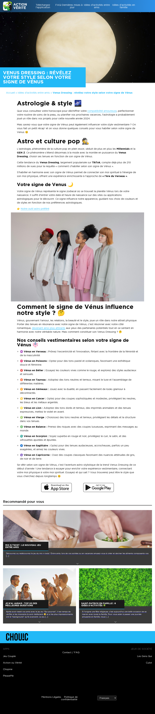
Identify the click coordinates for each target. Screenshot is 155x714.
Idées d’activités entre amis (97, 6)
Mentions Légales (51, 697)
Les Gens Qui (144, 656)
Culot (149, 662)
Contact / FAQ (70, 652)
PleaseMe (8, 675)
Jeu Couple (9, 656)
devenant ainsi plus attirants (48, 328)
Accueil (10, 92)
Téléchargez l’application (43, 6)
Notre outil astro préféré (35, 208)
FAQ (58, 5)
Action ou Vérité (12, 662)
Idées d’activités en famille (123, 6)
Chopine (7, 669)
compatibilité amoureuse (102, 110)
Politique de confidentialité (69, 698)
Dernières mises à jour (72, 6)
